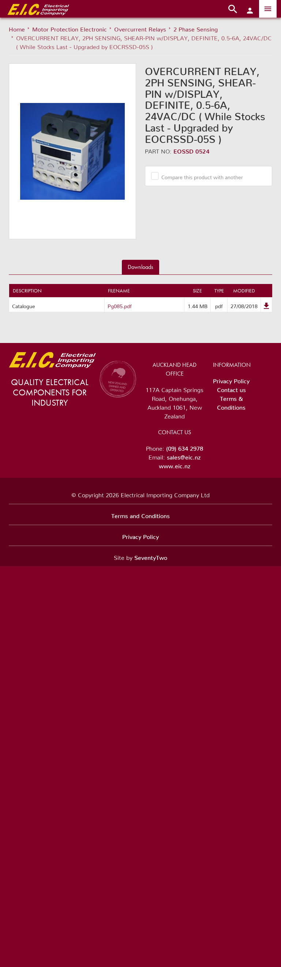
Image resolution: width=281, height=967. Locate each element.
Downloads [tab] (140, 267)
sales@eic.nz (184, 456)
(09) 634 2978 (184, 447)
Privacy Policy (231, 379)
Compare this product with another (202, 176)
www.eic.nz (174, 464)
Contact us (231, 388)
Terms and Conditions (140, 514)
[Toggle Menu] (268, 9)
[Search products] (232, 9)
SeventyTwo (150, 556)
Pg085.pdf (120, 305)
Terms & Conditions (231, 401)
